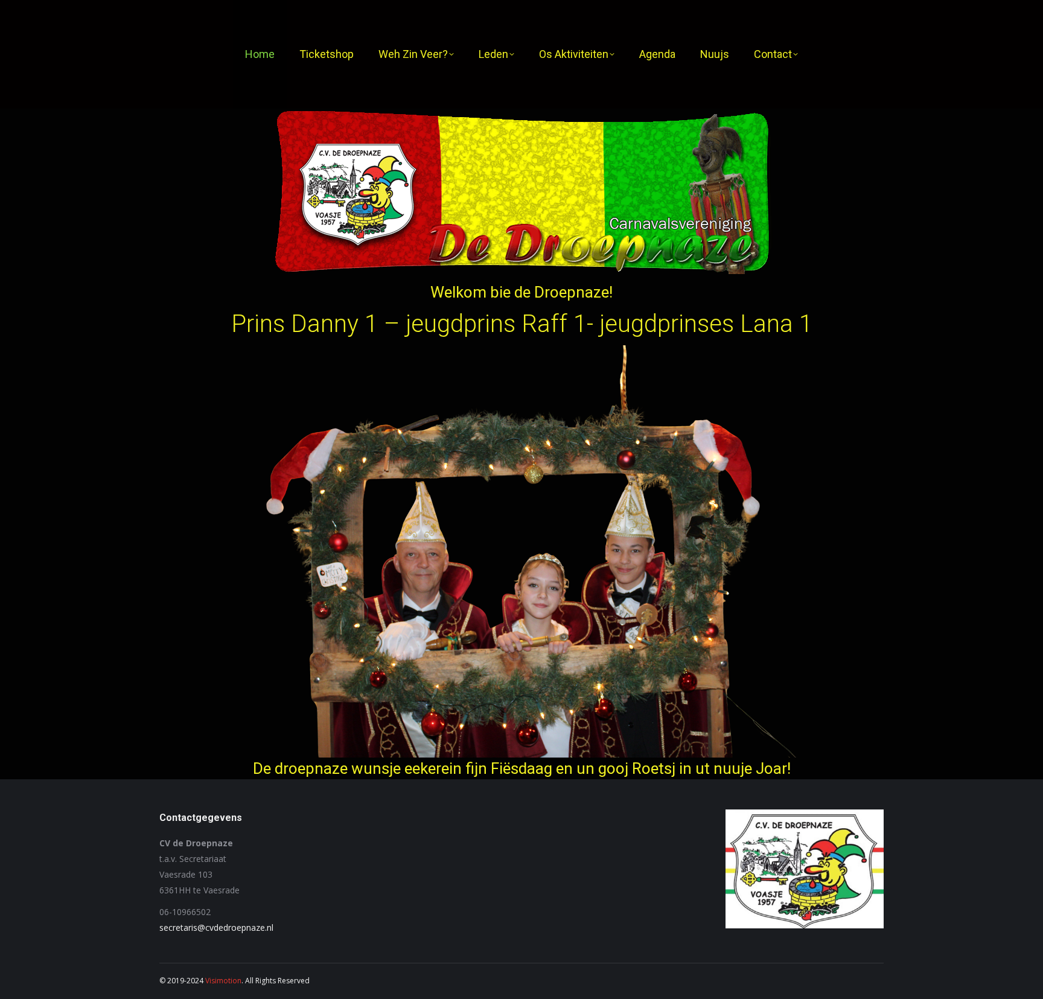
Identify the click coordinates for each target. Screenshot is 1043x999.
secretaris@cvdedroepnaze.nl (216, 927)
